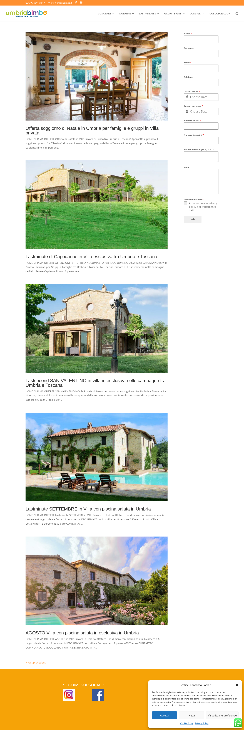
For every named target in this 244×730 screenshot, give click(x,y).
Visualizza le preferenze (222, 715)
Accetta (164, 715)
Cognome (189, 48)
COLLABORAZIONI (220, 13)
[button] (237, 685)
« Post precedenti (36, 662)
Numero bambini (194, 134)
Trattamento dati (194, 199)
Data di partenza (193, 106)
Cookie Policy (186, 723)
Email (187, 62)
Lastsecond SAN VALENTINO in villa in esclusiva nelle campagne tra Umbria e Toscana (96, 383)
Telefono (188, 77)
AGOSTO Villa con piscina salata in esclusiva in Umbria (82, 632)
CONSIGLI (195, 13)
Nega (191, 715)
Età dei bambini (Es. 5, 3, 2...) (198, 149)
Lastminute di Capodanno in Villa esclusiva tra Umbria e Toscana (91, 256)
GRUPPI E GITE (172, 13)
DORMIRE (125, 13)
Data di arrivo (192, 91)
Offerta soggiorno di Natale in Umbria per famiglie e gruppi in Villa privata (92, 131)
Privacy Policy (201, 723)
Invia (192, 219)
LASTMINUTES (147, 13)
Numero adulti (192, 120)
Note (186, 167)
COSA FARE (104, 13)
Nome (188, 33)
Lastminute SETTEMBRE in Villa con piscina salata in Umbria (88, 509)
